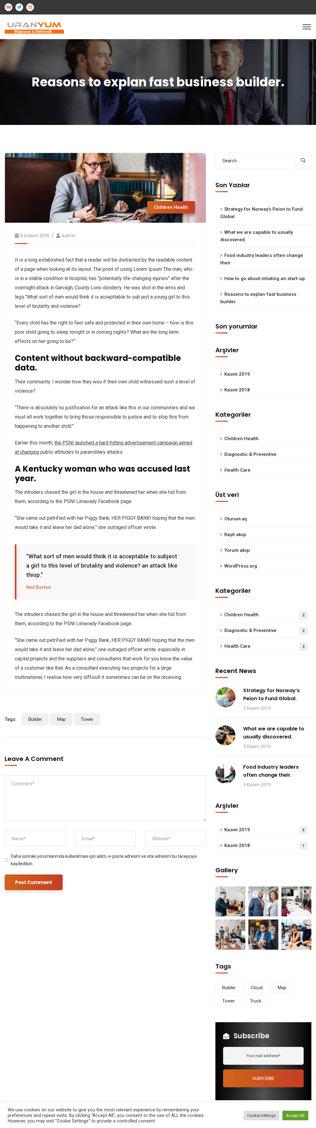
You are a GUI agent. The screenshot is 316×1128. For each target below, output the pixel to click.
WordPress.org (240, 566)
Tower (87, 719)
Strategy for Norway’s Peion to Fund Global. (261, 212)
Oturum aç (235, 519)
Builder (35, 719)
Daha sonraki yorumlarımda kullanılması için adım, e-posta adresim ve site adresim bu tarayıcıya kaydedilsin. (104, 860)
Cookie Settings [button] (261, 1115)
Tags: (10, 719)
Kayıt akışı (235, 534)
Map (61, 719)
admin (68, 235)
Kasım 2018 (237, 390)
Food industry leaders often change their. (261, 259)
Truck (255, 1001)
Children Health (171, 207)
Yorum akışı (237, 550)
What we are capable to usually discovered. (256, 235)
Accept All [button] (295, 1115)
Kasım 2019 (237, 374)
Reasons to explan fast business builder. (258, 297)
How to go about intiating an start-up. (265, 278)
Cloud (257, 987)
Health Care (237, 470)
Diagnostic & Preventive (250, 454)
